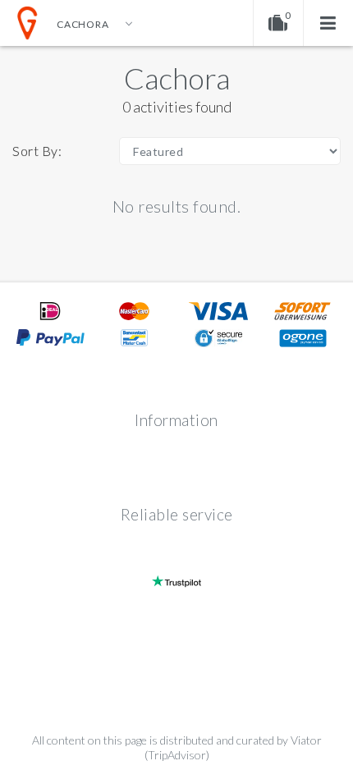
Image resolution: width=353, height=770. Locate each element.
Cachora (177, 78)
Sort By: (37, 150)
